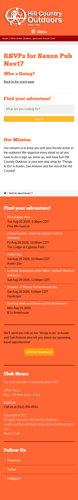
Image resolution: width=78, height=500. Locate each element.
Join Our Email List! (39, 352)
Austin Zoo (14, 254)
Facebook (14, 460)
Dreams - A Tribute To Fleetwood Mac (32, 287)
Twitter (11, 469)
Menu (41, 31)
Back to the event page (19, 81)
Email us (10, 402)
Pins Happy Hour (18, 217)
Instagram (13, 478)
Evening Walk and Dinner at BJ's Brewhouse (37, 303)
